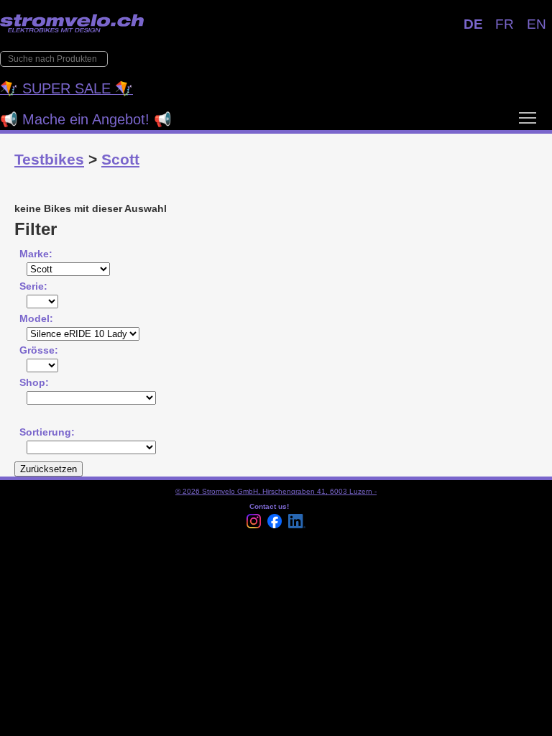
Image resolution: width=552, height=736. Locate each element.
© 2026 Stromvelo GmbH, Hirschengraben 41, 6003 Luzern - (276, 491)
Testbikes (49, 159)
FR (504, 24)
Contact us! (269, 506)
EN (536, 24)
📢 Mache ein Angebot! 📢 (86, 119)
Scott (120, 159)
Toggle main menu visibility (528, 117)
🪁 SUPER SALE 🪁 (66, 88)
